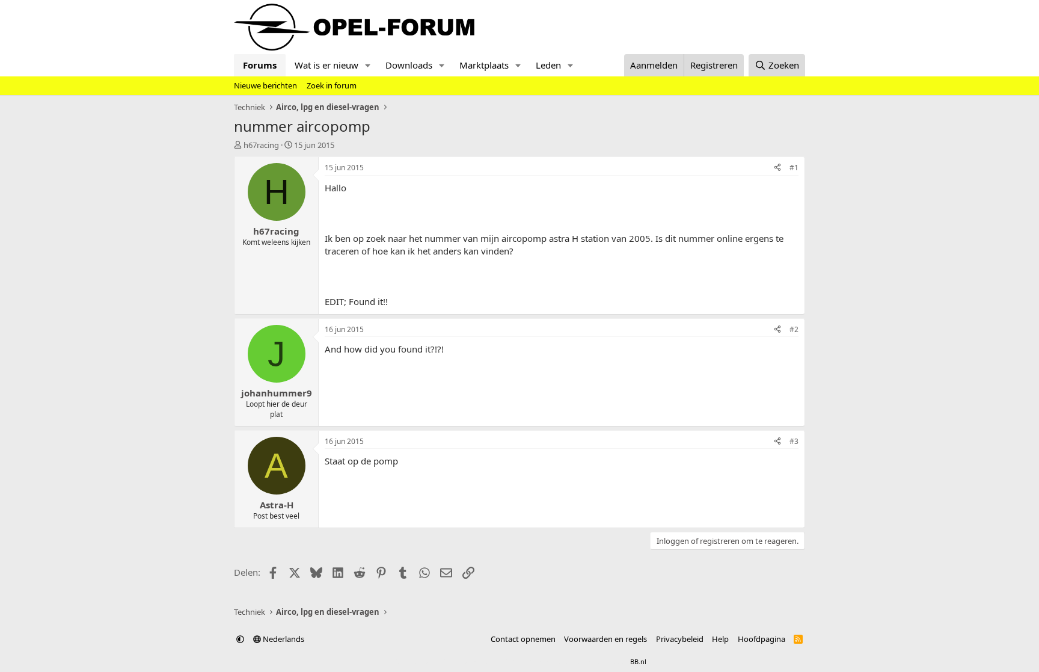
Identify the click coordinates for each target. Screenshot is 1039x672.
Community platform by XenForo (488, 661)
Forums (260, 65)
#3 (793, 441)
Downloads (408, 65)
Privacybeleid (679, 638)
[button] (368, 65)
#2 (793, 329)
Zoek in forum (332, 85)
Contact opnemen (523, 638)
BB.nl (638, 661)
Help (720, 638)
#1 (793, 167)
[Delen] (777, 168)
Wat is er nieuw (326, 65)
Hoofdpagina (761, 638)
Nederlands (282, 638)
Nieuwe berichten (265, 85)
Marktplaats (484, 65)
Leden (548, 65)
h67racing (261, 145)
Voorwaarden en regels (605, 638)
